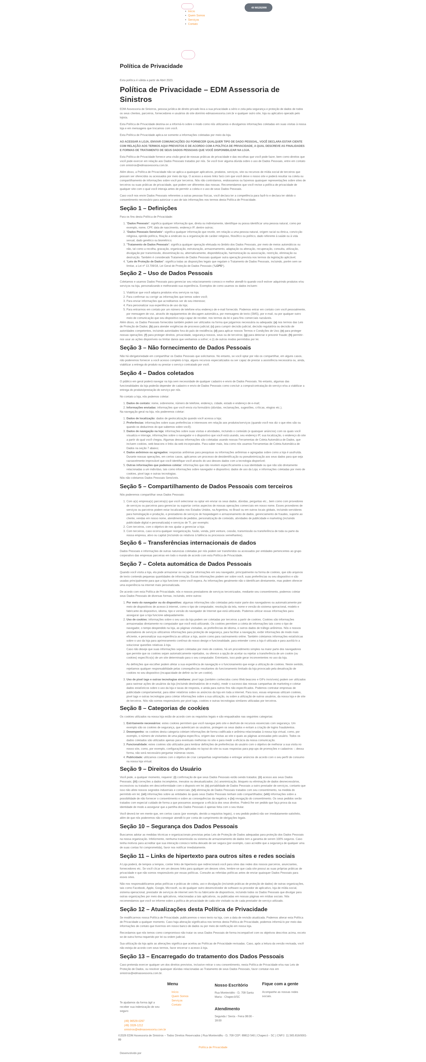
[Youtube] (284, 1008)
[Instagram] (275, 1008)
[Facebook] (266, 1008)
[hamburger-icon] (187, 6)
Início (191, 11)
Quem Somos (196, 15)
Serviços (193, 19)
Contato (193, 23)
